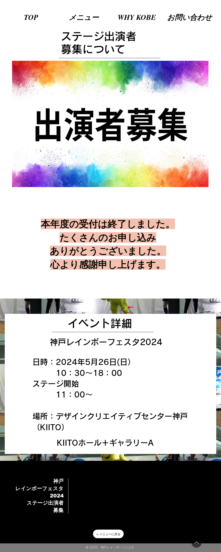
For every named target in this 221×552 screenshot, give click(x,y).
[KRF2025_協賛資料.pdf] (196, 543)
